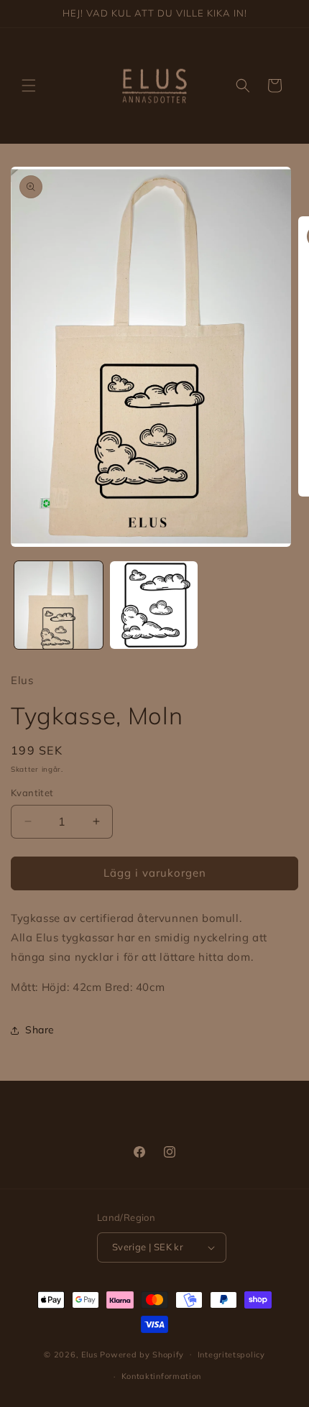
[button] (29, 85)
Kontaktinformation (161, 1376)
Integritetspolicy (231, 1355)
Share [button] (40, 1029)
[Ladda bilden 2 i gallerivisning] (154, 605)
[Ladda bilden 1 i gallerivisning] (58, 605)
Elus (89, 1354)
